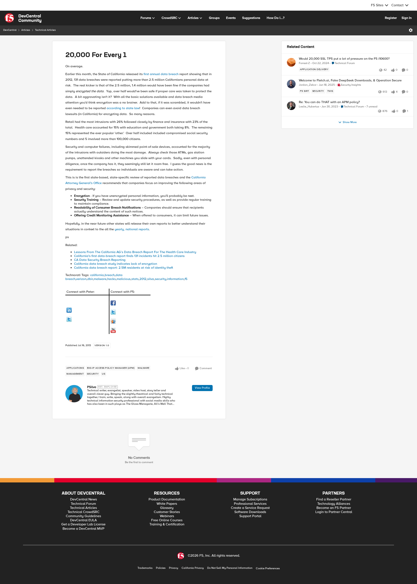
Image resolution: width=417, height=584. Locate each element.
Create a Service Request (250, 508)
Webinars (167, 516)
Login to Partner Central (333, 512)
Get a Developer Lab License (83, 524)
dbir (90, 279)
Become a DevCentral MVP (83, 529)
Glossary (167, 508)
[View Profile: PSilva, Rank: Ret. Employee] (74, 393)
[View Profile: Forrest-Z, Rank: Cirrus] (291, 62)
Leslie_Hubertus (309, 106)
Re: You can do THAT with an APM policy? (329, 102)
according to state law (123, 108)
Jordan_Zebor (307, 85)
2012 (142, 279)
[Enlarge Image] (87, 310)
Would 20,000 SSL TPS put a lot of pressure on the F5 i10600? (344, 59)
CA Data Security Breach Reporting (100, 260)
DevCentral (10, 30)
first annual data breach (161, 74)
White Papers (167, 504)
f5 (186, 279)
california (97, 275)
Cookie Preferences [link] (268, 568)
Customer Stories (167, 512)
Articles (25, 30)
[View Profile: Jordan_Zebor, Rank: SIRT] (291, 84)
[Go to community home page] (23, 18)
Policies (160, 568)
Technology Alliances (333, 504)
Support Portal (250, 516)
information (175, 279)
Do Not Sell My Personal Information (229, 568)
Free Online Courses (166, 520)
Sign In (407, 18)
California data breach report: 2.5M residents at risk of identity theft (123, 268)
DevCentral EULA (83, 520)
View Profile (202, 388)
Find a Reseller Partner (333, 499)
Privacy (173, 568)
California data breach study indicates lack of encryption (115, 264)
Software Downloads (250, 512)
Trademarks (144, 568)
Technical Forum (83, 504)
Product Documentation (167, 499)
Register (391, 18)
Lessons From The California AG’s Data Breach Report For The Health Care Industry (135, 252)
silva (150, 279)
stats (135, 279)
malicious (124, 279)
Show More (350, 122)
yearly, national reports (132, 229)
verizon (81, 279)
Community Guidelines (83, 516)
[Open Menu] (411, 30)
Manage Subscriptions (250, 499)
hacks (111, 279)
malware (100, 279)
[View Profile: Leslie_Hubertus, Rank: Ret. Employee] (291, 105)
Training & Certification (166, 524)
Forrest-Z (304, 63)
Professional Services (250, 504)
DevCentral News (83, 499)
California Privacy (193, 568)
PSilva (91, 387)
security (160, 279)
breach (110, 275)
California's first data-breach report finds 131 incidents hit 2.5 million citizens (129, 256)
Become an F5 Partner (333, 508)
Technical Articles (45, 30)
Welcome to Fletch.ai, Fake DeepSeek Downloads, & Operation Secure (350, 80)
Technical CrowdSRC (83, 512)
